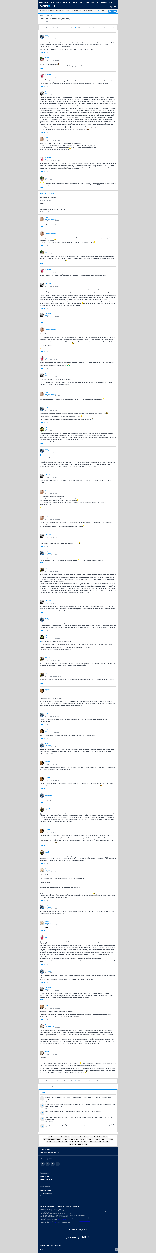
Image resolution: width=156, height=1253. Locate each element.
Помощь (43, 1199)
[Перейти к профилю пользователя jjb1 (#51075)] (42, 637)
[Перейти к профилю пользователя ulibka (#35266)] (42, 429)
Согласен (112, 11)
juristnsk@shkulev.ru (84, 1221)
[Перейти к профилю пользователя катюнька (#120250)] (42, 76)
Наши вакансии (45, 1196)
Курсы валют (94, 2)
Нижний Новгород (46, 1179)
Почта (75, 2)
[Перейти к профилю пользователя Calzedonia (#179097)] (42, 93)
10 (79, 27)
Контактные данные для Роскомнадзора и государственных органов (59, 1206)
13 (90, 27)
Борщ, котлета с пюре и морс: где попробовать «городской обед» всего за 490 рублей (73, 1111)
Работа (52, 2)
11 (82, 27)
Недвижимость (43, 2)
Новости (58, 2)
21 (109, 27)
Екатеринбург (44, 1176)
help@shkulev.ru (53, 1222)
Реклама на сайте (46, 1190)
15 (97, 27)
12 (86, 27)
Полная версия (45, 1149)
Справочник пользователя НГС (50, 1152)
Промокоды (104, 2)
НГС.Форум (42, 15)
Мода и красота (55, 15)
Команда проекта (46, 1193)
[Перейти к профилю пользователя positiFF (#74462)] (42, 1007)
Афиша (87, 2)
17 (104, 27)
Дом (70, 2)
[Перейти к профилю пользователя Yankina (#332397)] (42, 59)
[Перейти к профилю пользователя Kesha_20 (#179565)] (42, 570)
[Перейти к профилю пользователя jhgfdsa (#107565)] (42, 870)
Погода (65, 2)
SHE (48, 15)
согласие (99, 10)
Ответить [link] (42, 52)
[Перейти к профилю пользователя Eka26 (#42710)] (42, 37)
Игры (110, 2)
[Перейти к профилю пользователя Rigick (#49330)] (42, 139)
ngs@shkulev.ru (62, 1219)
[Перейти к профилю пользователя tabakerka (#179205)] (42, 691)
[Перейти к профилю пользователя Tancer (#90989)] (42, 1026)
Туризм (81, 2)
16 (100, 27)
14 (93, 27)
